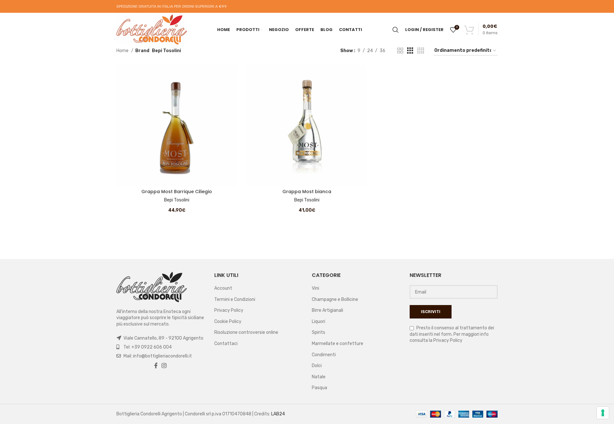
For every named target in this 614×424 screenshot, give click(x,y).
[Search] (395, 29)
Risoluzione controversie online (246, 332)
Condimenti (324, 354)
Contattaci (226, 343)
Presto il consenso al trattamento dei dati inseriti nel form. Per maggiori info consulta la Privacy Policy (452, 334)
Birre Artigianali (327, 310)
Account (223, 288)
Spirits (318, 332)
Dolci (317, 365)
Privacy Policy (228, 310)
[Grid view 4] (420, 51)
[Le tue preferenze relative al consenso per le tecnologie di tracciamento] (603, 413)
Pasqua (319, 387)
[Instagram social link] (164, 365)
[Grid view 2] (400, 51)
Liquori (318, 321)
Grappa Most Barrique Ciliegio (176, 191)
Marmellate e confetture (337, 343)
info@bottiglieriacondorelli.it (162, 356)
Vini (315, 288)
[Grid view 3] (410, 51)
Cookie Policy (227, 321)
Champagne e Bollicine (335, 299)
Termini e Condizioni (234, 299)
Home (123, 50)
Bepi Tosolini (176, 200)
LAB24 (278, 414)
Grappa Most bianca (306, 191)
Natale (319, 377)
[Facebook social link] (156, 365)
